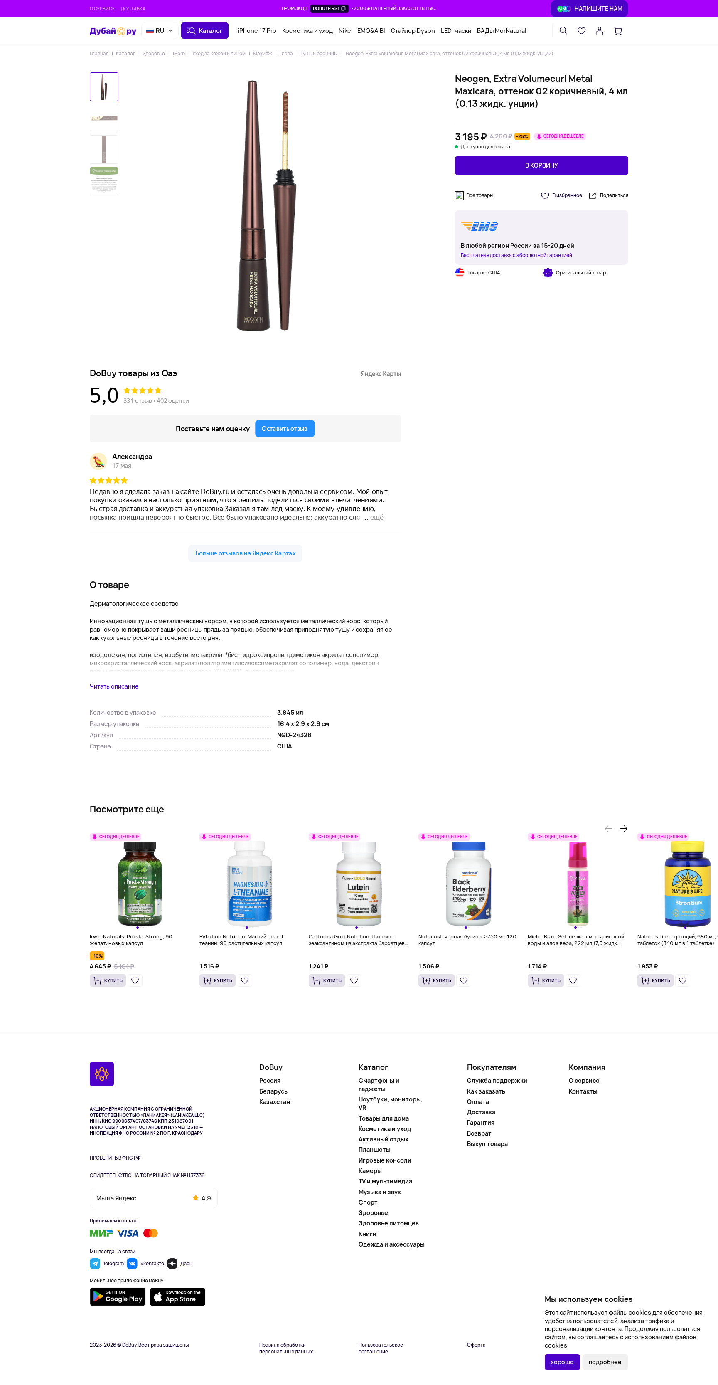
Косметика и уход (307, 31)
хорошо (562, 1362)
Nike (345, 31)
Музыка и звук (380, 1192)
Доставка (133, 8)
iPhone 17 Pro (257, 31)
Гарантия (480, 1122)
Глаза (286, 53)
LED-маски (456, 31)
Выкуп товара (487, 1144)
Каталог (125, 53)
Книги (367, 1234)
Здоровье (154, 53)
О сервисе (102, 8)
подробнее (605, 1362)
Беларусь (273, 1091)
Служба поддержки (497, 1080)
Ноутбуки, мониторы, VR (391, 1103)
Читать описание (114, 686)
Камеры (370, 1171)
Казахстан (274, 1102)
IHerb (178, 53)
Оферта (476, 1345)
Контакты (583, 1091)
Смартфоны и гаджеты (379, 1084)
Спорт (368, 1202)
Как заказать (486, 1091)
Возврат (479, 1133)
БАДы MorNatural (501, 31)
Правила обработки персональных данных (286, 1348)
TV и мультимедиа (385, 1181)
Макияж (262, 53)
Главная (99, 53)
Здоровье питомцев (389, 1223)
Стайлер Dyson (413, 31)
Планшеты (375, 1149)
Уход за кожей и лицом (219, 53)
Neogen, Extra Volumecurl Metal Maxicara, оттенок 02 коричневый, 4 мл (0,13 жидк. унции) (449, 53)
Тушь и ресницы (319, 53)
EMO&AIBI (371, 31)
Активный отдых (383, 1139)
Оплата (478, 1102)
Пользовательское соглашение (381, 1348)
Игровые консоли (385, 1160)
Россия (269, 1080)
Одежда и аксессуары (392, 1244)
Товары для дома (384, 1118)
